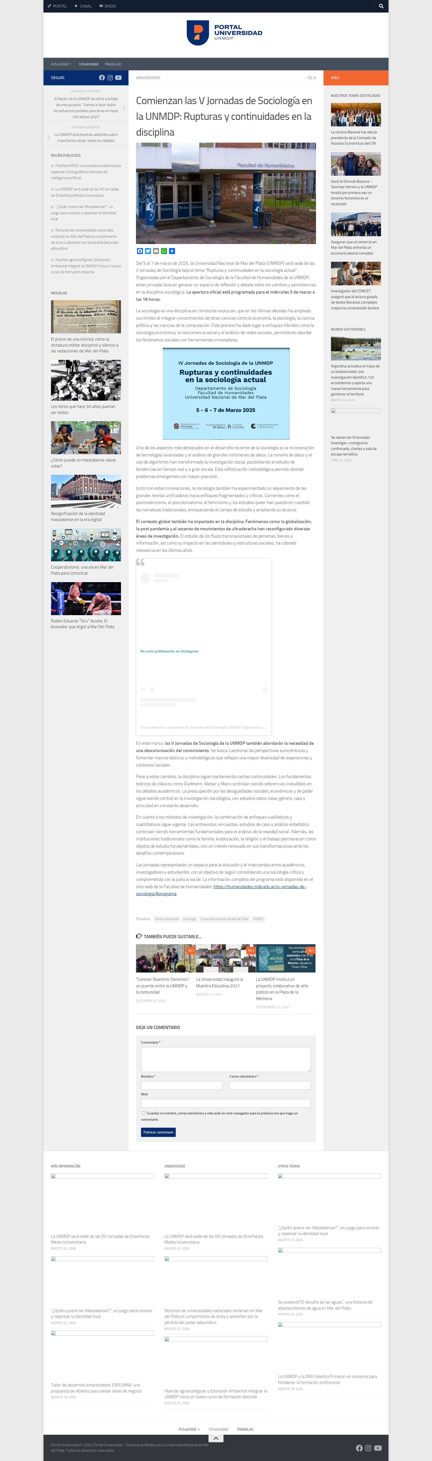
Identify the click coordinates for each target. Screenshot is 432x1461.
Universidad (88, 64)
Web (144, 1094)
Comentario (150, 1042)
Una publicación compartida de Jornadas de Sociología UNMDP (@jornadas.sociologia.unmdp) (215, 727)
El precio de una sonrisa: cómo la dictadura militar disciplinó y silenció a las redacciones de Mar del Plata (84, 345)
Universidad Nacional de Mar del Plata (224, 919)
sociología (189, 919)
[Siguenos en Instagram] (110, 78)
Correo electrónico (244, 1076)
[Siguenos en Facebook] (102, 78)
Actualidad (59, 64)
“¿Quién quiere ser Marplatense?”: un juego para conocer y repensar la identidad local (83, 212)
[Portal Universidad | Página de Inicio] (88, 35)
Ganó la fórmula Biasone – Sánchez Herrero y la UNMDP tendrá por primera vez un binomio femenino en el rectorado (354, 192)
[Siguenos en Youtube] (118, 78)
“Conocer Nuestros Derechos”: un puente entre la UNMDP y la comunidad (163, 986)
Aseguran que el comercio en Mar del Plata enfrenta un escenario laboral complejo (354, 248)
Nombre (148, 1076)
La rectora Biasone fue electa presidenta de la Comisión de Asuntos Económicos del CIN (354, 138)
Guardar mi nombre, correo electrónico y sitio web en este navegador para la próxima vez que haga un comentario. (219, 1116)
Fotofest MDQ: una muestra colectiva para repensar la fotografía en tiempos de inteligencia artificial (86, 171)
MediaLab (113, 64)
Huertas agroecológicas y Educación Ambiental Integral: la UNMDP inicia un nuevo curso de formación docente (86, 266)
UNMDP (258, 919)
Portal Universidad (166, 919)
